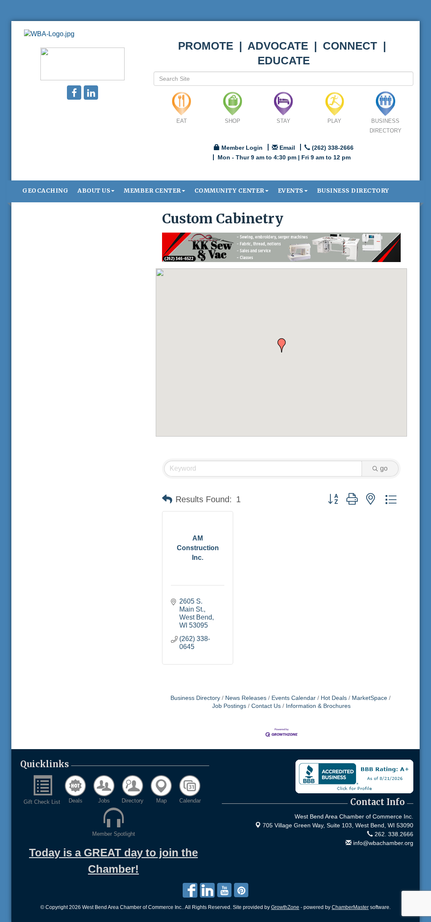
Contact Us (266, 706)
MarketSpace (369, 698)
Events (290, 190)
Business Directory (353, 190)
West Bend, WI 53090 (338, 825)
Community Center (229, 190)
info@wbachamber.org (382, 843)
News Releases (245, 698)
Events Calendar (293, 698)
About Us (93, 190)
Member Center (152, 190)
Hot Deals (334, 698)
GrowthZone (285, 907)
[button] (281, 345)
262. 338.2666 (393, 834)
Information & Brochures (318, 706)
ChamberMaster (350, 907)
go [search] (384, 468)
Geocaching (45, 190)
